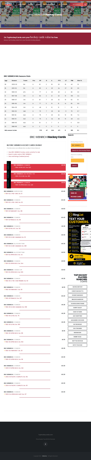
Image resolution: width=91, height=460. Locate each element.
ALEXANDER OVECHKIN (77, 320)
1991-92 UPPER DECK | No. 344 (14, 263)
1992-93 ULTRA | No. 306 (13, 324)
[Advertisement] (46, 62)
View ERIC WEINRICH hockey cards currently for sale (24, 152)
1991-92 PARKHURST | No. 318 (14, 211)
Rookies (38, 4)
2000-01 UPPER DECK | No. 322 (14, 368)
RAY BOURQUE (77, 324)
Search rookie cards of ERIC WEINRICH (19, 154)
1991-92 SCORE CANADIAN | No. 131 (16, 237)
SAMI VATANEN (77, 312)
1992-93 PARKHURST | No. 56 (14, 289)
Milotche (44, 456)
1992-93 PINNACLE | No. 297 (14, 298)
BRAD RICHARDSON (77, 299)
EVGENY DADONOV (77, 295)
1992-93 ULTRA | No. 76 (12, 316)
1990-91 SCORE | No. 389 (22, 176)
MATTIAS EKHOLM (77, 341)
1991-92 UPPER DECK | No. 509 (14, 272)
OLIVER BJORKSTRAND (77, 303)
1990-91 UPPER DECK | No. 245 (24, 185)
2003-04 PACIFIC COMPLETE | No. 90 (17, 385)
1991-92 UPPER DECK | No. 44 (14, 255)
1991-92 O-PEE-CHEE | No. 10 (14, 193)
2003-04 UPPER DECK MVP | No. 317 (16, 394)
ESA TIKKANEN (77, 328)
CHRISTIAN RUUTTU (77, 291)
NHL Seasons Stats (49, 4)
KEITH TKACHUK (77, 345)
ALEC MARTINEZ (77, 316)
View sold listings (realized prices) (18, 156)
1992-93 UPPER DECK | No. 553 (14, 342)
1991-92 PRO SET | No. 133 (13, 228)
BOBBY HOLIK (77, 337)
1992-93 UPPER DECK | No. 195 (14, 333)
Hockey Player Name (77, 142)
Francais (64, 4)
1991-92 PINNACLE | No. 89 (13, 220)
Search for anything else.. (76, 156)
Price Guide (22, 4)
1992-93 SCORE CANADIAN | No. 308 (16, 307)
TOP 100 (30, 4)
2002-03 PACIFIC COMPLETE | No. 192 (17, 377)
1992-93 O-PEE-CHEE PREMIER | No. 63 (17, 281)
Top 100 (45, 439)
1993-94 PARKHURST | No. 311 (14, 350)
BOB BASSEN (77, 332)
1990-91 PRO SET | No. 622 (23, 167)
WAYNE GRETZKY (77, 287)
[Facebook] (45, 444)
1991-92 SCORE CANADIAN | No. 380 (16, 246)
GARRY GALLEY (77, 307)
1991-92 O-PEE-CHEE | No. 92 (14, 202)
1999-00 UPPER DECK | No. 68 (14, 359)
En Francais (52, 439)
